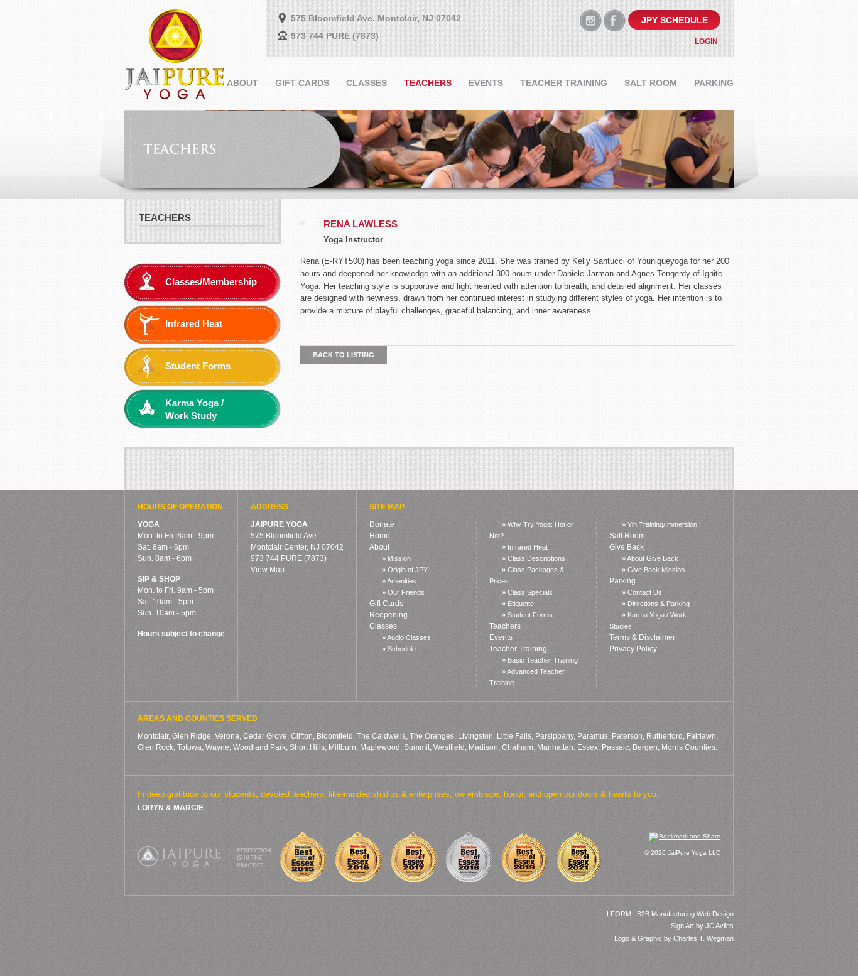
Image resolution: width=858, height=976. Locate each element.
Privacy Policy (633, 648)
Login (706, 41)
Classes (383, 626)
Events (501, 637)
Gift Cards (386, 603)
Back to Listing (343, 355)
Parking (622, 581)
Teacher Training (518, 648)
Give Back (626, 547)
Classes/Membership (211, 281)
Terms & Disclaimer (642, 637)
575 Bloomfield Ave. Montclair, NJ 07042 (376, 18)
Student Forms (198, 366)
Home (379, 535)
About (379, 547)
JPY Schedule (674, 20)
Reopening (388, 614)
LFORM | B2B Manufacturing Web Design (670, 914)
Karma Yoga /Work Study (194, 409)
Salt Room (627, 535)
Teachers (165, 217)
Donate (381, 524)
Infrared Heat (193, 323)
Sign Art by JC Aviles (702, 926)
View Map (268, 569)
